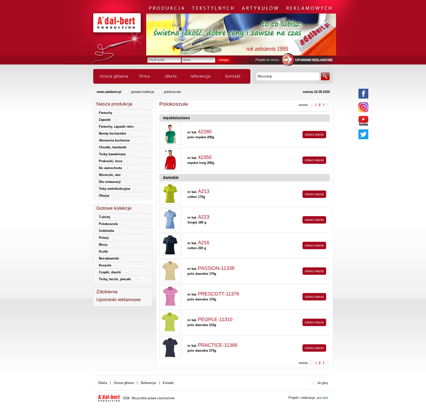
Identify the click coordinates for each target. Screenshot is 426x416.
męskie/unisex (176, 118)
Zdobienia (107, 291)
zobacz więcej (314, 134)
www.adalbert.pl (109, 92)
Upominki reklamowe (118, 299)
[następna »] (327, 105)
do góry (323, 383)
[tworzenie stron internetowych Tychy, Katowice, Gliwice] (322, 398)
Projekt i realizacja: (302, 397)
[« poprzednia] (311, 105)
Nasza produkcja (114, 103)
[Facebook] (363, 94)
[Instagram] (363, 107)
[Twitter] (363, 134)
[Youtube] (363, 121)
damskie (171, 177)
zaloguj (223, 60)
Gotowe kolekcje (142, 92)
